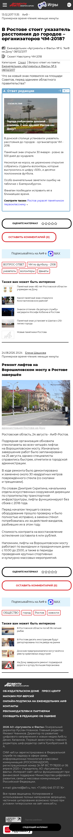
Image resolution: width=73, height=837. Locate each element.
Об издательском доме (21, 691)
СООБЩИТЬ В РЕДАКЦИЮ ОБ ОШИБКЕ (29, 716)
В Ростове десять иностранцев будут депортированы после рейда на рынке (38, 641)
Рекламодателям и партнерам (26, 711)
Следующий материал (35, 827)
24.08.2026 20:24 (12, 352)
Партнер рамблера (33, 820)
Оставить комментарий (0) (29, 237)
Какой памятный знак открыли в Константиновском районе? (35, 299)
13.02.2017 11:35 (10, 14)
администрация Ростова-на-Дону (23, 428)
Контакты (10, 706)
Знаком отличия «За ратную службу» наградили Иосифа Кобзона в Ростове (38, 310)
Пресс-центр (51, 691)
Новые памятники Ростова (32, 332)
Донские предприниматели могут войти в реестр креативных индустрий (40, 652)
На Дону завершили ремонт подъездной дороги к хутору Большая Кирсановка (39, 663)
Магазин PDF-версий (18, 696)
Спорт (22, 62)
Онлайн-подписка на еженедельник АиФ (34, 701)
